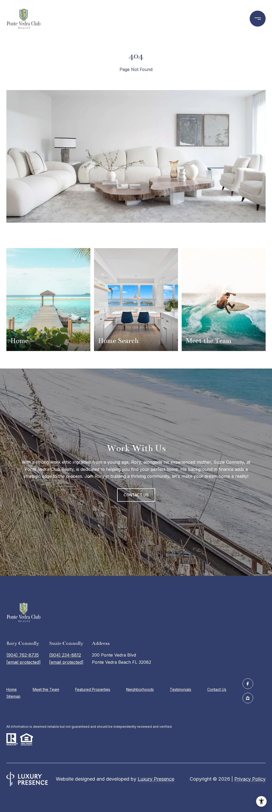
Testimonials (180, 689)
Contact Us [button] (136, 495)
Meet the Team (46, 689)
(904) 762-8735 (22, 655)
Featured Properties (92, 689)
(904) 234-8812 (65, 655)
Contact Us (216, 689)
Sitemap (13, 696)
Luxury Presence (156, 779)
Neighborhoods (140, 689)
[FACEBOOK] (248, 683)
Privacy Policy (250, 779)
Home (11, 689)
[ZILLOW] (248, 698)
